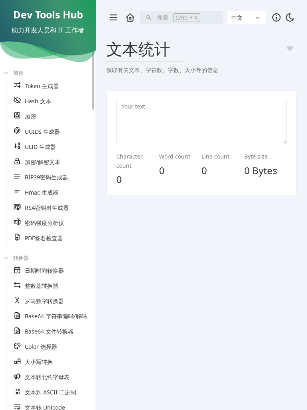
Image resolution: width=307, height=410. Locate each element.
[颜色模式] (290, 17)
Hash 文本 (38, 101)
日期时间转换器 (44, 270)
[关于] (276, 17)
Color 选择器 (41, 346)
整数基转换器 (41, 285)
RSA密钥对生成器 (47, 207)
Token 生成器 (42, 86)
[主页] (130, 17)
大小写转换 (39, 362)
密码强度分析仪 (44, 223)
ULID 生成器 (40, 147)
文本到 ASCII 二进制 (50, 392)
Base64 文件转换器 (49, 331)
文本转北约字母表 (47, 377)
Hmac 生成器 (41, 192)
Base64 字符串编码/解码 (56, 316)
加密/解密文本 (42, 162)
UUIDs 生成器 (42, 131)
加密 (30, 116)
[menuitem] (53, 86)
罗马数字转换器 (44, 301)
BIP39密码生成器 (46, 177)
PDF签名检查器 (44, 238)
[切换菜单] (113, 17)
